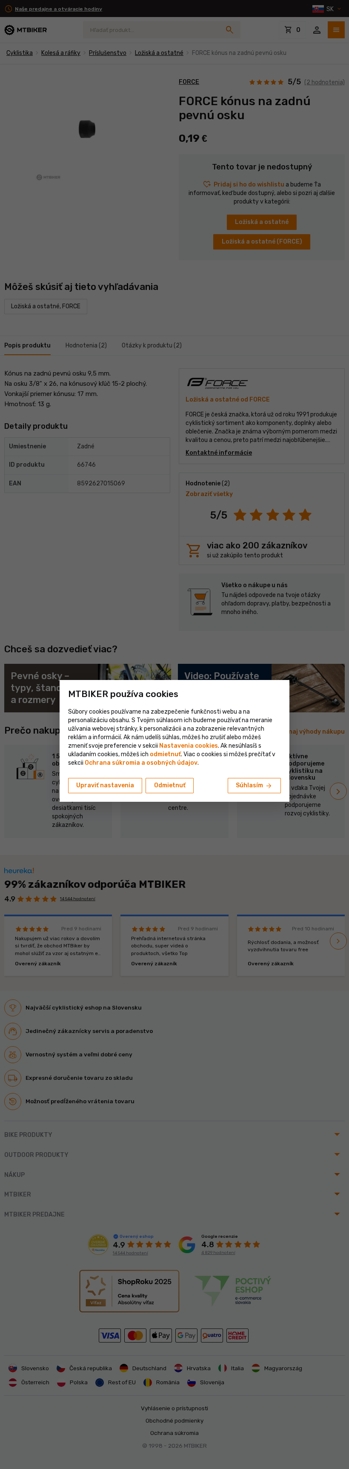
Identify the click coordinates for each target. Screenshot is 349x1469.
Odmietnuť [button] (170, 785)
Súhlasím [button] (254, 786)
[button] (165, 754)
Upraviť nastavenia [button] (105, 785)
